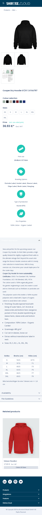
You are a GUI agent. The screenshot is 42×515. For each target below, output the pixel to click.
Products (6, 490)
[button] (4, 3)
